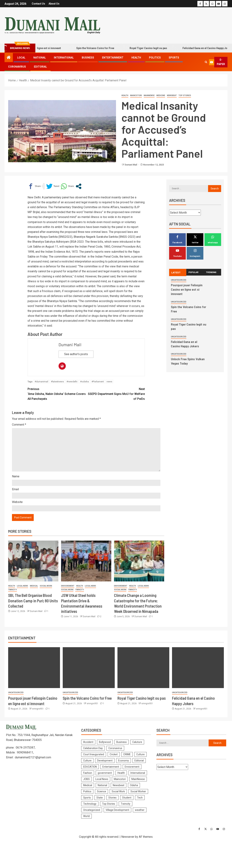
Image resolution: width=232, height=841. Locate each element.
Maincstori (136, 95)
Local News (22, 586)
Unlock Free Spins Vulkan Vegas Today (188, 361)
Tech (140, 797)
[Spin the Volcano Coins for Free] (89, 667)
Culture (140, 754)
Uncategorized (178, 280)
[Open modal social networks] (78, 186)
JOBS (86, 779)
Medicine (160, 95)
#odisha (84, 381)
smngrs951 (38, 708)
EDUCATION (90, 766)
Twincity (12, 590)
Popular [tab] (193, 272)
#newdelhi (72, 381)
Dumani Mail (131, 164)
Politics (155, 57)
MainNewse (149, 95)
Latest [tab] (176, 272)
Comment (19, 424)
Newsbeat (172, 95)
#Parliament (98, 381)
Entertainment (112, 57)
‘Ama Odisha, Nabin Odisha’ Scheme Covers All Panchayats (57, 394)
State (99, 797)
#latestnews (57, 381)
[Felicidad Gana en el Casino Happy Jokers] (198, 667)
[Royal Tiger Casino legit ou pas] (143, 667)
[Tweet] (52, 186)
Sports (174, 57)
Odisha (134, 785)
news (109, 381)
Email (15, 489)
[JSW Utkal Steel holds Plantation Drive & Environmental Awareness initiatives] (86, 561)
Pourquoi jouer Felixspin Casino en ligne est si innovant (186, 289)
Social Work (46, 586)
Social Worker (138, 791)
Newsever (127, 836)
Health (136, 57)
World (86, 816)
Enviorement (67, 586)
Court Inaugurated (93, 754)
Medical (34, 586)
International (64, 57)
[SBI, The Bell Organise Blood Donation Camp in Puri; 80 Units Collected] (33, 561)
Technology (89, 803)
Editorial (40, 66)
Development (105, 760)
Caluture (137, 742)
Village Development (117, 809)
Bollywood (105, 742)
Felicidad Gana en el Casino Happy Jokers (195, 48)
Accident (88, 742)
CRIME (127, 754)
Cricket (114, 754)
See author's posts (76, 354)
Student (126, 797)
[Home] (9, 57)
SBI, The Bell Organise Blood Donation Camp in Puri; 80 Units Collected (33, 600)
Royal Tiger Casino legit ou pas (136, 48)
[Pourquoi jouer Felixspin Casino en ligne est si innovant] (34, 667)
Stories (112, 797)
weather (139, 809)
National (39, 57)
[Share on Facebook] (34, 186)
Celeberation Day (93, 748)
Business (88, 57)
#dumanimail (41, 381)
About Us (54, 3)
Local (21, 57)
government (105, 772)
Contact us (38, 3)
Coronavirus (17, 66)
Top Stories (185, 95)
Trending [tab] (211, 272)
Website (17, 502)
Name (15, 476)
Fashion (87, 772)
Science (101, 791)
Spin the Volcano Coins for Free (83, 48)
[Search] (206, 62)
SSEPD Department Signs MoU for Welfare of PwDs (116, 394)
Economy (123, 760)
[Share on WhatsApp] (67, 186)
